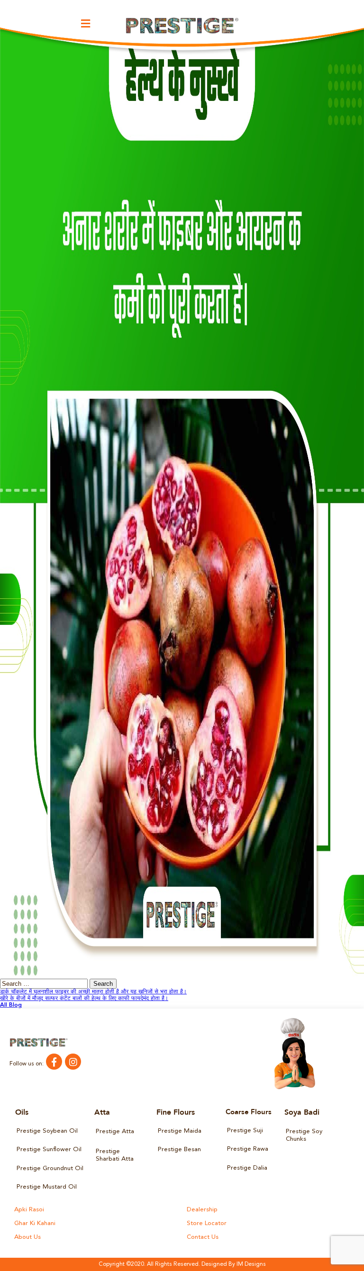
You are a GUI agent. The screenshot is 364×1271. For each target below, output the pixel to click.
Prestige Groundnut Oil (50, 1168)
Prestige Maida (179, 1131)
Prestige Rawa (247, 1149)
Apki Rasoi (29, 1210)
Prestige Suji (245, 1130)
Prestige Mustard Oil (47, 1187)
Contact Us (202, 1237)
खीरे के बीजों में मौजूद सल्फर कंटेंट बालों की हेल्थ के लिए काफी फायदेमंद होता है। (84, 998)
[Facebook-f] (54, 1062)
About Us (27, 1237)
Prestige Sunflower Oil (49, 1149)
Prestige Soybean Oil (47, 1131)
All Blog (11, 1005)
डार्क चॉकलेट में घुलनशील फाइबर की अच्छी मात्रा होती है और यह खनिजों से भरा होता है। (93, 992)
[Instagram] (73, 1062)
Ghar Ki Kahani (34, 1223)
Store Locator (207, 1223)
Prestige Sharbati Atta (115, 1155)
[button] (86, 23)
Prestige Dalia (247, 1168)
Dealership (202, 1210)
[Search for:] (45, 984)
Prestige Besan (179, 1149)
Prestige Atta (115, 1131)
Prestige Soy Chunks (304, 1135)
